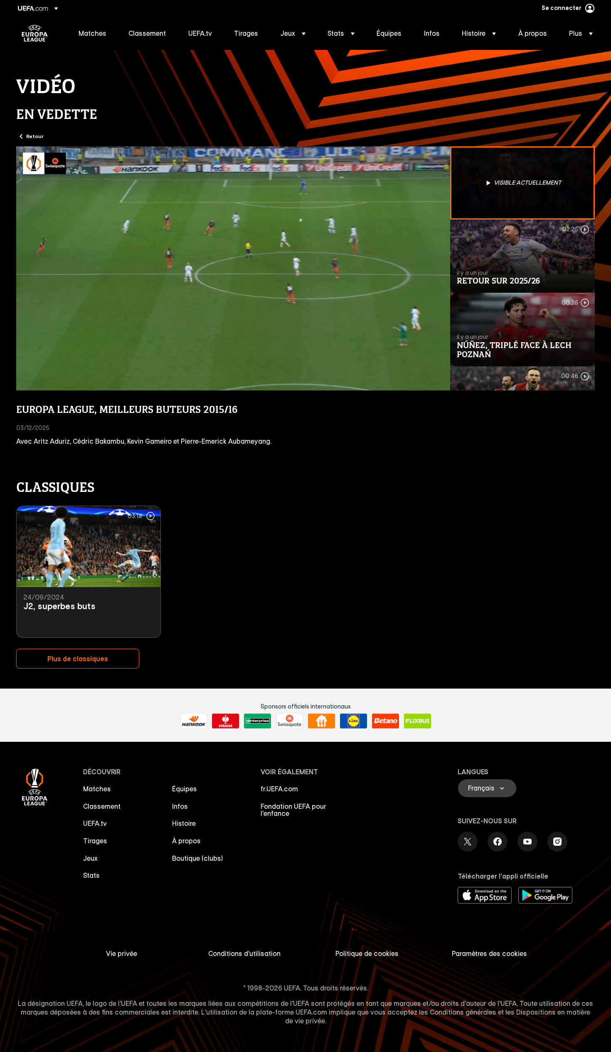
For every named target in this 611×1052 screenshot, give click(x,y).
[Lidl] (353, 721)
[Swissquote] (289, 721)
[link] (92, 33)
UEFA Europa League (34, 33)
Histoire (184, 823)
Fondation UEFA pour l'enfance (293, 810)
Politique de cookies (367, 953)
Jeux (90, 858)
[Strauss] (225, 721)
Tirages (95, 841)
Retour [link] (35, 136)
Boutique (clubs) (197, 858)
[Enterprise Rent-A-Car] (257, 721)
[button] (293, 33)
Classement (102, 806)
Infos (180, 806)
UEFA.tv (95, 823)
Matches (97, 789)
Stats (91, 875)
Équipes (184, 789)
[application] (233, 268)
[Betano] (385, 721)
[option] (522, 183)
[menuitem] (93, 33)
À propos (186, 841)
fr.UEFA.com (279, 789)
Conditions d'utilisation (244, 953)
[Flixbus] (417, 721)
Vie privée (121, 953)
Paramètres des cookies (489, 953)
